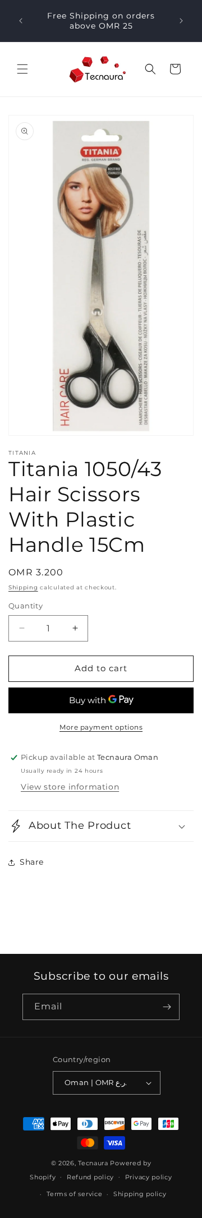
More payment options (101, 727)
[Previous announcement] (20, 20)
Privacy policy (148, 1177)
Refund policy (90, 1177)
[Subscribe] (166, 1007)
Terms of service (74, 1194)
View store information (70, 787)
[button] (22, 69)
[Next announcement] (181, 20)
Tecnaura (93, 1163)
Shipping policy (140, 1194)
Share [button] (32, 862)
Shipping (23, 587)
